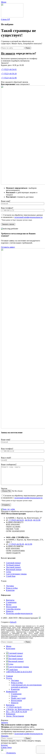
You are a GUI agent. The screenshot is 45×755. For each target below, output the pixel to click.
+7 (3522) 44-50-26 (9, 74)
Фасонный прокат (14, 569)
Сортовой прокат (13, 563)
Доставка (10, 586)
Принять (4, 736)
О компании (11, 602)
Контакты (10, 600)
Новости (9, 611)
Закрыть (4, 722)
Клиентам (10, 590)
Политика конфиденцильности (19, 613)
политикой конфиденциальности (28, 217)
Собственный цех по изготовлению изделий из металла (26, 686)
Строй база (10, 576)
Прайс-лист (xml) (18, 698)
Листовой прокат (13, 567)
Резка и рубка (12, 588)
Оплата (14, 696)
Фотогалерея (11, 607)
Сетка (8, 572)
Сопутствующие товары (16, 574)
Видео (8, 604)
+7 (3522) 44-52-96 (9, 78)
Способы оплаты (13, 609)
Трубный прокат (13, 565)
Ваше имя (5, 201)
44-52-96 (36, 520)
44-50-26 (28, 520)
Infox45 (13, 622)
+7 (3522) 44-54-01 (9, 69)
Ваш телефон (7, 208)
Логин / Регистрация (15, 716)
